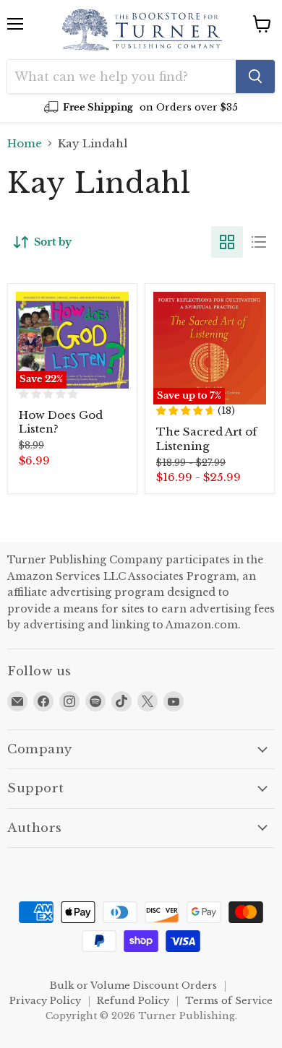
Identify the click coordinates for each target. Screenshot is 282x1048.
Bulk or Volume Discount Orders (133, 985)
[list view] (259, 242)
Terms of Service (229, 1001)
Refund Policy (133, 1001)
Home (24, 143)
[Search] (255, 76)
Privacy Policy (45, 1001)
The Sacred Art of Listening (206, 439)
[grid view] (227, 242)
